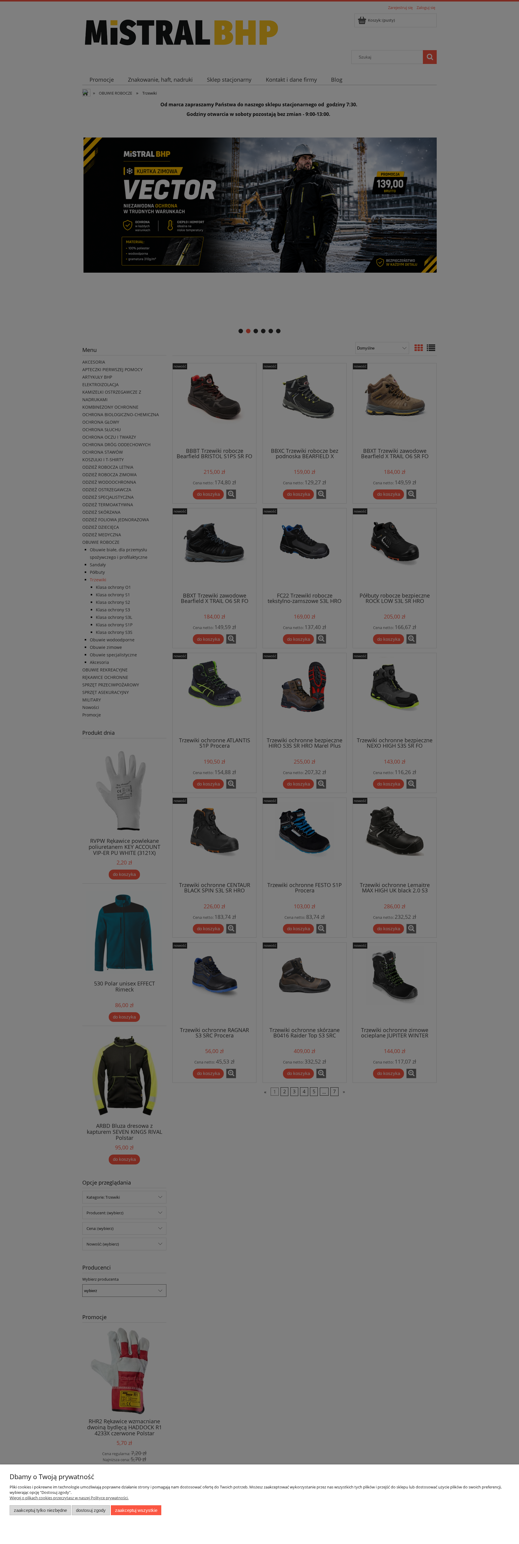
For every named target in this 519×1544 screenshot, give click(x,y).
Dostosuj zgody (91, 1510)
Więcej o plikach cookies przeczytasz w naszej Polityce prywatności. (69, 1497)
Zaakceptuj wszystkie (136, 1510)
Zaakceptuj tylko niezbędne (40, 1510)
